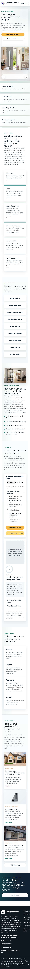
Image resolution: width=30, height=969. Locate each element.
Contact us (15, 895)
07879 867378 (6, 944)
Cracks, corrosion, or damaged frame (15, 520)
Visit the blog (15, 865)
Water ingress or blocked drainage (14, 510)
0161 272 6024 (6, 940)
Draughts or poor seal (15, 496)
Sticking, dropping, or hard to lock (15, 505)
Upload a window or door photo (15, 477)
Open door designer (13, 34)
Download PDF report (15, 533)
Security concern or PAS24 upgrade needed (15, 515)
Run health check (15, 527)
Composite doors (13, 39)
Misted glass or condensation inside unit (15, 500)
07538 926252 (6, 947)
